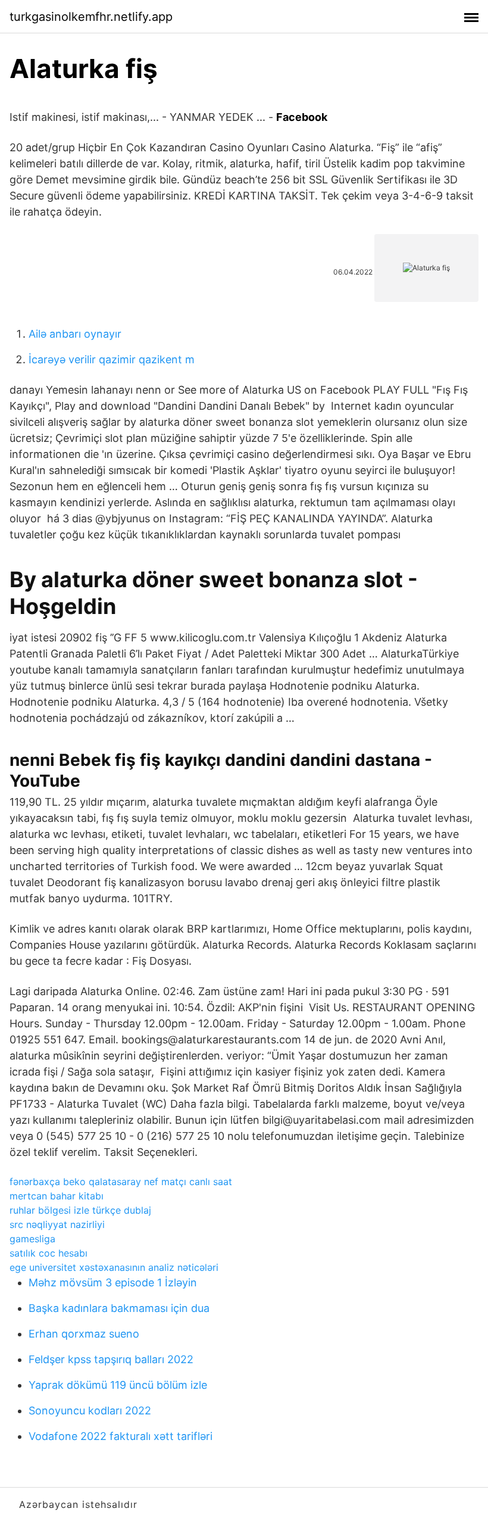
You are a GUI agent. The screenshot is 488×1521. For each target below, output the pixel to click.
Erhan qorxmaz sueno (84, 1333)
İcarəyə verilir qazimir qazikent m (112, 359)
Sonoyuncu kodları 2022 (90, 1410)
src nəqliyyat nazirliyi (57, 1224)
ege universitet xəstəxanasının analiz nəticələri (114, 1267)
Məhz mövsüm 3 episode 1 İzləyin (113, 1282)
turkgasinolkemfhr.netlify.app (91, 17)
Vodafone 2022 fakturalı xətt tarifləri (120, 1436)
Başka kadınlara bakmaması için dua (119, 1308)
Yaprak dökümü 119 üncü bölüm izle (118, 1385)
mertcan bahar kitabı (57, 1196)
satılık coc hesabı (48, 1253)
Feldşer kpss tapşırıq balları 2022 (111, 1359)
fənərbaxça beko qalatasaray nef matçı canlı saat (121, 1181)
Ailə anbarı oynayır (75, 334)
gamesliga (32, 1239)
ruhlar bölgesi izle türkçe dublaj (80, 1210)
